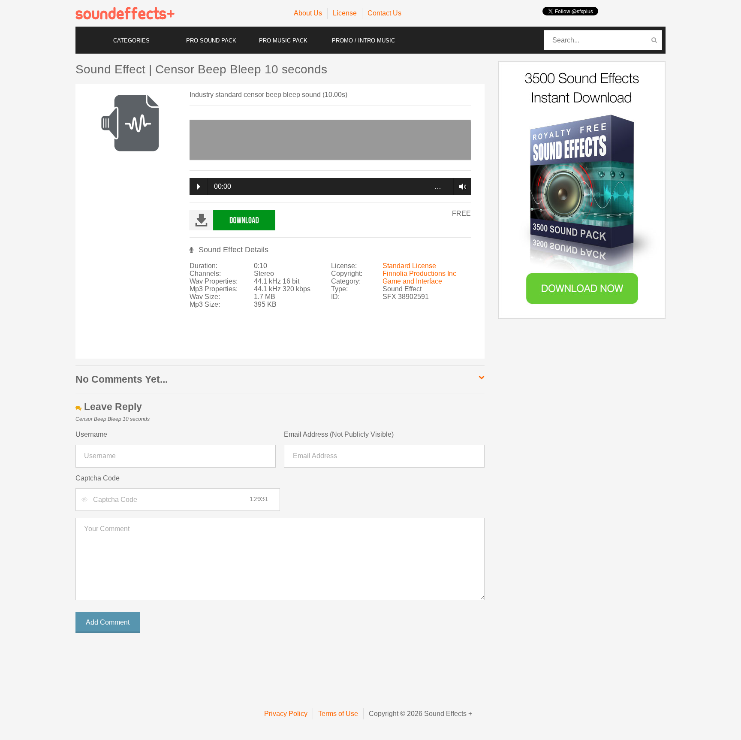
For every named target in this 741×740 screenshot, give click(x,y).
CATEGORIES (131, 40)
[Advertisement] (328, 337)
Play (198, 186)
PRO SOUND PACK (211, 40)
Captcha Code (97, 478)
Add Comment (108, 622)
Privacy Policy (285, 713)
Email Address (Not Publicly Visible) (339, 434)
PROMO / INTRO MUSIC (363, 40)
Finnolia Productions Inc (419, 273)
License (345, 13)
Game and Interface (412, 281)
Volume (460, 186)
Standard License (409, 265)
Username (91, 434)
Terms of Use (338, 713)
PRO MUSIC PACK (283, 40)
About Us (308, 13)
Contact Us (384, 13)
